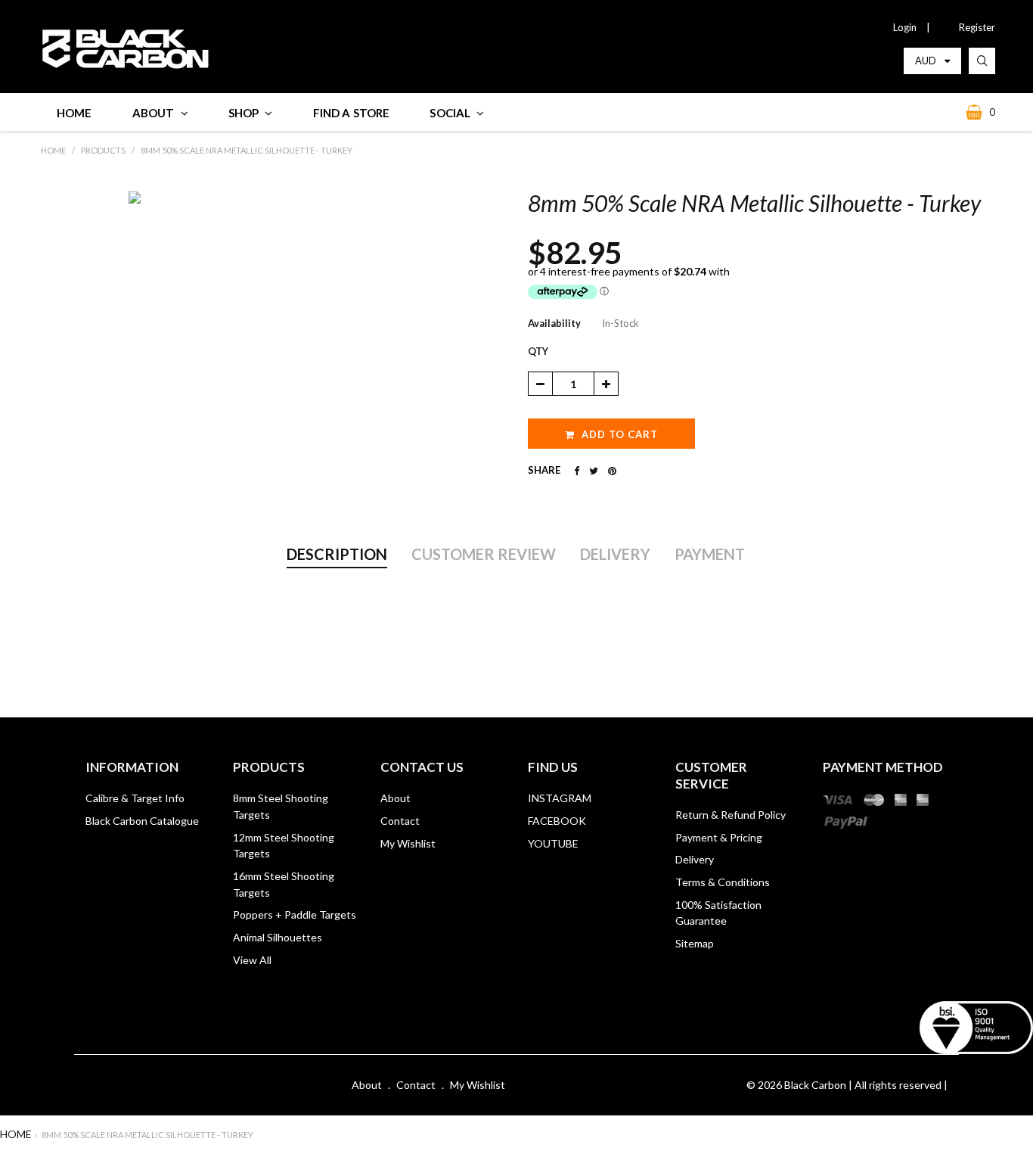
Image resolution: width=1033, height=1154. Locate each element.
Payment (710, 554)
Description (337, 554)
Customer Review (483, 554)
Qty (538, 351)
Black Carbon (815, 1084)
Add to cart (620, 434)
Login (905, 27)
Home (16, 1134)
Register (977, 27)
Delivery (615, 554)
